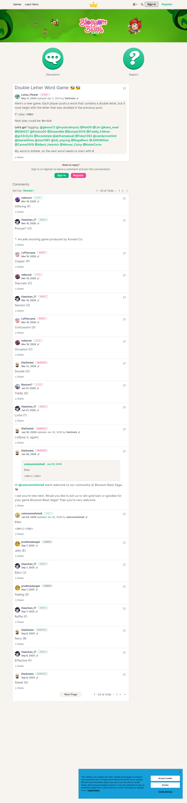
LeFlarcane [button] (28, 252)
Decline (165, 785)
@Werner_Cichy (71, 144)
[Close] (180, 772)
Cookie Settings (165, 791)
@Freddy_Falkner (98, 131)
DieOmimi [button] (70, 98)
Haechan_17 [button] (28, 219)
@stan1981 (42, 140)
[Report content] (124, 88)
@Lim (96, 127)
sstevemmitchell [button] (34, 464)
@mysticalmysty (67, 127)
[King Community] (93, 4)
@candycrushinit (104, 136)
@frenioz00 (38, 131)
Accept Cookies (165, 778)
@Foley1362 (83, 136)
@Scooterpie (43, 136)
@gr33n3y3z (24, 136)
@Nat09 (86, 127)
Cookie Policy (93, 790)
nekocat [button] (26, 197)
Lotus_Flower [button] (29, 94)
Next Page (70, 694)
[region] (131, 784)
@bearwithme (24, 140)
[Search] (142, 4)
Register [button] (78, 175)
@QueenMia (55, 131)
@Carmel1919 (24, 144)
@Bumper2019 (75, 131)
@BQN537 (22, 131)
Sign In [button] (61, 175)
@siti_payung (60, 140)
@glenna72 (47, 127)
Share (19, 157)
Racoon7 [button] (26, 384)
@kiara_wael (110, 127)
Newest (28, 191)
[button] (17, 96)
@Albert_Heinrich (47, 144)
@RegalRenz (79, 140)
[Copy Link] (77, 98)
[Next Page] (122, 191)
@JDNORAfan (99, 140)
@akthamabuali (63, 136)
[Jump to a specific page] (127, 191)
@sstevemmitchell (31, 485)
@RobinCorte (92, 144)
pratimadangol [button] (30, 541)
